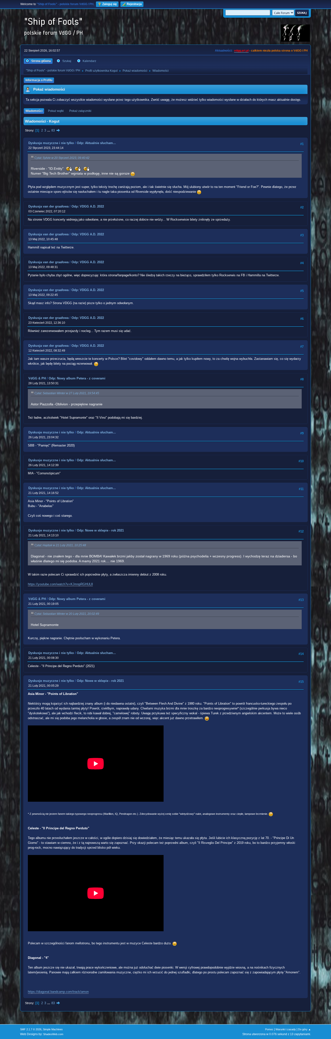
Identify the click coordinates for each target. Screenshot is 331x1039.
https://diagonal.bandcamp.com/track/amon (58, 991)
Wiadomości (33, 111)
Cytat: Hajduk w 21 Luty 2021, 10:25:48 (60, 545)
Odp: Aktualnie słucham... (96, 143)
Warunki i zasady (286, 1029)
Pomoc (269, 1029)
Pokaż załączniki (80, 111)
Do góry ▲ (304, 1029)
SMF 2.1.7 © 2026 (30, 1029)
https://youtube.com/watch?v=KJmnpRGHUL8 (60, 584)
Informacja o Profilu (38, 80)
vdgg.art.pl (241, 50)
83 (53, 130)
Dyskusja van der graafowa (48, 206)
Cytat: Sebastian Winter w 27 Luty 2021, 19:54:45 (66, 393)
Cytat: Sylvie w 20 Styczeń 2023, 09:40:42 (61, 158)
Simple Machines (53, 1029)
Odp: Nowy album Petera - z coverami (77, 378)
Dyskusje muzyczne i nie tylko (51, 143)
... (49, 130)
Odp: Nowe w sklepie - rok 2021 (100, 530)
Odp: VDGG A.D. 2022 (87, 206)
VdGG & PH (37, 378)
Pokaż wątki (56, 111)
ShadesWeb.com (53, 1034)
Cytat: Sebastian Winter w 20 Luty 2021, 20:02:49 (66, 614)
